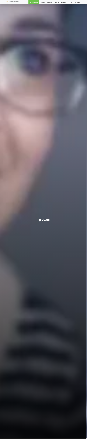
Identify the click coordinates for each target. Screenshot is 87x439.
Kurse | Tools (77, 2)
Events (70, 2)
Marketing (49, 2)
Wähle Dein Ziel (34, 2)
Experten (43, 2)
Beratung (57, 2)
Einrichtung (63, 2)
